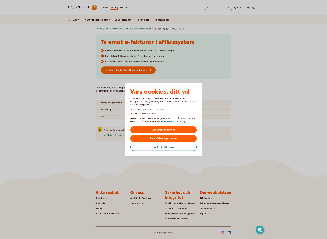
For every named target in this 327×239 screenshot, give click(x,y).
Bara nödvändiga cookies (163, 138)
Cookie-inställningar (163, 147)
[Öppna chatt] (260, 230)
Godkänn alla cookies (163, 129)
